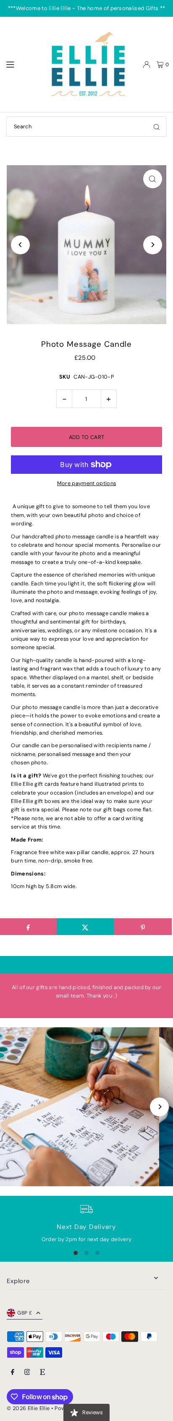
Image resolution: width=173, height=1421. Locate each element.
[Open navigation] (21, 64)
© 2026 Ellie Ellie (29, 1408)
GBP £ (24, 1312)
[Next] (152, 244)
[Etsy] (42, 1372)
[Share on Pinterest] (142, 926)
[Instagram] (27, 1372)
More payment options (86, 483)
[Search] (157, 127)
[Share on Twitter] (85, 926)
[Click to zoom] (152, 178)
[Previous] (20, 244)
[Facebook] (12, 1372)
